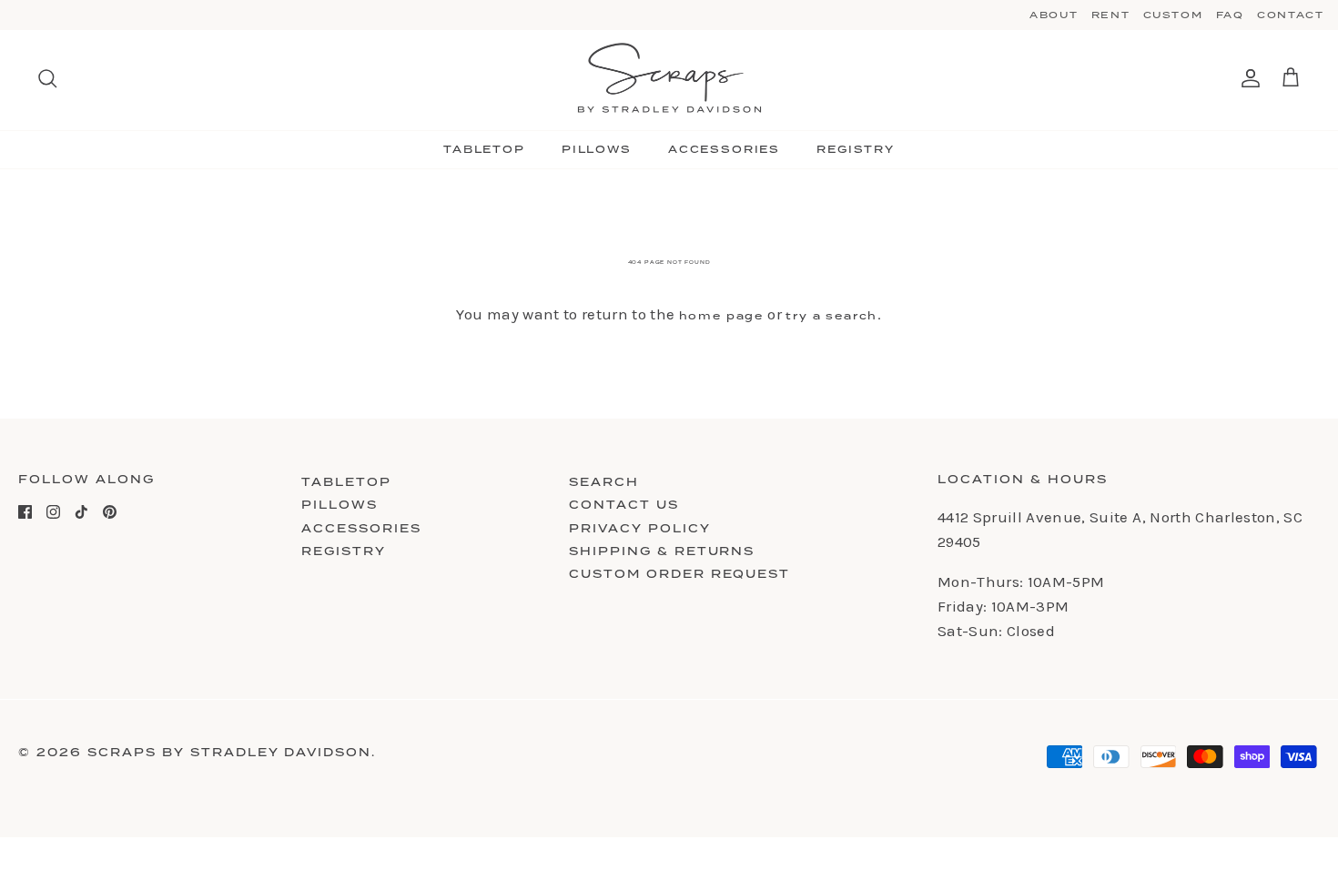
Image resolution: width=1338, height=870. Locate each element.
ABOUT (1053, 14)
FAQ (1230, 14)
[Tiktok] (81, 512)
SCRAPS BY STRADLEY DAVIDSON (229, 752)
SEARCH (604, 482)
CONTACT (1290, 14)
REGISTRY (855, 149)
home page (721, 316)
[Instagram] (53, 512)
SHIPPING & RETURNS (662, 551)
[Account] (1247, 78)
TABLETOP (484, 149)
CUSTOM (1173, 14)
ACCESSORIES (724, 149)
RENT (1110, 14)
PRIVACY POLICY (640, 528)
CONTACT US (624, 504)
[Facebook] (25, 512)
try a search (831, 316)
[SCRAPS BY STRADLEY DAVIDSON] (669, 78)
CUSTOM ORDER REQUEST (680, 574)
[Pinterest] (110, 512)
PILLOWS (597, 149)
